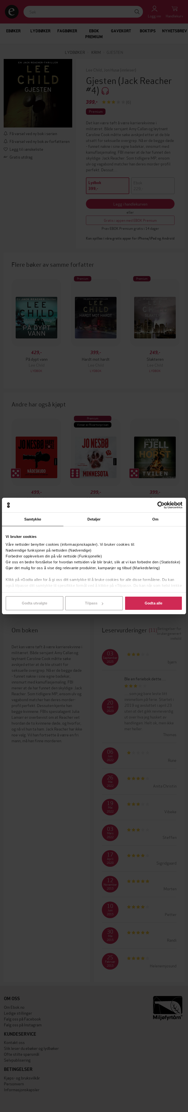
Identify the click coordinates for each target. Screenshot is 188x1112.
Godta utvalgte (34, 603)
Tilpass (91, 603)
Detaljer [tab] (94, 519)
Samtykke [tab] (32, 519)
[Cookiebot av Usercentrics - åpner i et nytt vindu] (161, 505)
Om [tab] (155, 519)
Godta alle (153, 603)
